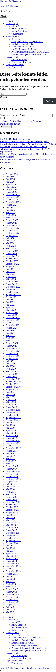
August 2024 (12, 235)
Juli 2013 (10, 576)
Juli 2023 (10, 269)
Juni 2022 (10, 302)
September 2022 (13, 294)
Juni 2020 (10, 363)
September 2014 (13, 540)
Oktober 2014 (12, 538)
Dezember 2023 (13, 256)
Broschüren (16, 39)
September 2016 (13, 479)
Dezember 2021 (13, 317)
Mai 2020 (10, 366)
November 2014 (13, 535)
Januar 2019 (11, 407)
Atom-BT (15, 26)
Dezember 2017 (13, 440)
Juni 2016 (10, 486)
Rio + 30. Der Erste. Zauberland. (15, 139)
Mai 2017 (10, 458)
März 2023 (11, 279)
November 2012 (13, 597)
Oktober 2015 (12, 507)
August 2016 (12, 481)
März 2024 (11, 248)
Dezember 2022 (13, 287)
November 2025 (13, 197)
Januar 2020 (11, 376)
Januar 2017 (11, 469)
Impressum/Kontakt (15, 64)
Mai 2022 (10, 305)
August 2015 (12, 512)
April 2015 (11, 522)
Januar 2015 (11, 530)
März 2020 (11, 371)
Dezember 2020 (13, 348)
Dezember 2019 (13, 379)
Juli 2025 (10, 207)
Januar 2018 (11, 438)
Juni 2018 (10, 425)
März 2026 (11, 187)
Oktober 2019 (12, 384)
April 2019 (11, 399)
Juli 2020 (10, 361)
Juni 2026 (10, 179)
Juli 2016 (10, 484)
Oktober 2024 (12, 230)
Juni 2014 (10, 548)
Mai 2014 (10, 551)
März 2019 (11, 402)
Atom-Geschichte (19, 31)
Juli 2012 (10, 607)
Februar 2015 (12, 527)
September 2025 (13, 202)
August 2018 (12, 420)
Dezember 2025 (13, 194)
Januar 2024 (11, 253)
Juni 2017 (10, 456)
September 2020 (13, 356)
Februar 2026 (12, 189)
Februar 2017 (12, 466)
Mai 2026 (10, 182)
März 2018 (11, 433)
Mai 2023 (10, 274)
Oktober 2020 (12, 353)
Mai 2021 (10, 335)
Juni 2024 (10, 240)
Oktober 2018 (12, 415)
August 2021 (12, 328)
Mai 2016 (10, 489)
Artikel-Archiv (12, 36)
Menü (3, 16)
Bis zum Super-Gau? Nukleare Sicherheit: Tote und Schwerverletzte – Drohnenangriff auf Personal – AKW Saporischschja (25, 149)
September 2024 (13, 233)
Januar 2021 (11, 346)
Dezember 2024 (13, 225)
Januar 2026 (11, 192)
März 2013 (11, 586)
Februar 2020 (12, 374)
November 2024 (13, 228)
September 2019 (13, 387)
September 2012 (13, 602)
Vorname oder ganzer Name (12, 115)
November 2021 (13, 320)
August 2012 (12, 604)
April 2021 (11, 338)
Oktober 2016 (12, 476)
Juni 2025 (10, 210)
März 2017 (11, 463)
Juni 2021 (10, 333)
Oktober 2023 (12, 261)
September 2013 (13, 571)
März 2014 (11, 556)
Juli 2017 (10, 453)
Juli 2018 (10, 422)
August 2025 (12, 205)
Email (2, 118)
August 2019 (12, 389)
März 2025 (11, 217)
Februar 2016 (12, 497)
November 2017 (13, 443)
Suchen (3, 97)
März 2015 (11, 525)
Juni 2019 (10, 394)
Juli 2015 (10, 515)
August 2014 (12, 543)
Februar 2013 (12, 589)
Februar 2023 (12, 281)
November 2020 (13, 351)
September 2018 (13, 417)
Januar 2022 (11, 315)
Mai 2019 (10, 397)
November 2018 (13, 412)
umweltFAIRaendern (9, 6)
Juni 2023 (10, 271)
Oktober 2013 (12, 568)
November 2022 (13, 289)
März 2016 (11, 494)
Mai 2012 (10, 612)
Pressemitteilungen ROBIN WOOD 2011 (30, 52)
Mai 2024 (10, 243)
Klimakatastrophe (19, 59)
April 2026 (11, 184)
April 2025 (11, 215)
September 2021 (13, 325)
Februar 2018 (12, 435)
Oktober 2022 (12, 292)
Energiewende (12, 57)
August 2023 (12, 266)
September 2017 (13, 448)
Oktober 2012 (12, 599)
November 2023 (13, 258)
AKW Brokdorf (18, 28)
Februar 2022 (12, 312)
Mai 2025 (10, 212)
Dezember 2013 (13, 563)
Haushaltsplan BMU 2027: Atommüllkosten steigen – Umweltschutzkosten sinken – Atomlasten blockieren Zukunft (28, 142)
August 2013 (12, 574)
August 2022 (12, 297)
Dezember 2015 (13, 502)
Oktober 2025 (12, 199)
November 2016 (13, 474)
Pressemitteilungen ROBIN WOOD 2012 (30, 54)
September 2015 (13, 510)
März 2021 (11, 340)
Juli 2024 (10, 238)
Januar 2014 (11, 561)
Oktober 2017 (12, 445)
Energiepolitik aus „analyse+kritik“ (27, 41)
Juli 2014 (10, 545)
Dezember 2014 (13, 533)
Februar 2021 (12, 343)
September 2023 (13, 264)
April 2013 (11, 584)
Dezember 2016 (13, 471)
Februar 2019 (12, 404)
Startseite (10, 21)
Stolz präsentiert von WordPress (34, 668)
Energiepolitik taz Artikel (22, 46)
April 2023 (11, 276)
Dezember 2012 (13, 594)
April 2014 (11, 553)
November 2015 (13, 504)
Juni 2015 (10, 517)
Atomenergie (12, 23)
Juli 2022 (10, 299)
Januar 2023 (11, 284)
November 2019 (13, 381)
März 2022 (11, 310)
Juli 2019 (10, 392)
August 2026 (12, 174)
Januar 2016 (11, 499)
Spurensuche (17, 34)
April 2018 (11, 430)
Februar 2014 (12, 558)
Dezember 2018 (13, 410)
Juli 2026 (10, 176)
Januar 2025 (11, 223)
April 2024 (11, 246)
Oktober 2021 (12, 322)
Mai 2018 (10, 428)
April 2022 (11, 307)
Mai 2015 (10, 520)
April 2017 (11, 461)
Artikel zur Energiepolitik (23, 44)
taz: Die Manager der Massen (24, 49)
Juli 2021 (10, 330)
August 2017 (12, 451)
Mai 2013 (10, 581)
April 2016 (11, 492)
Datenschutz (17, 67)
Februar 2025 (12, 220)
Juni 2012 (10, 610)
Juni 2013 (10, 579)
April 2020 (11, 369)
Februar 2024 (12, 251)
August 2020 (12, 358)
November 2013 (13, 566)
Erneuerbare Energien (21, 62)
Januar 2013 (11, 592)
